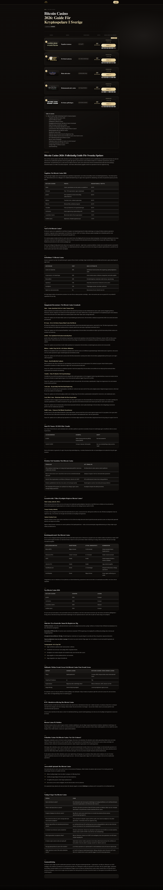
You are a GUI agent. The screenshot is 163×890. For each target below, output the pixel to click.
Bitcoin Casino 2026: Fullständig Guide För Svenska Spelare (62, 116)
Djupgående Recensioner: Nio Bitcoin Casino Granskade (62, 123)
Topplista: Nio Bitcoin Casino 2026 (57, 118)
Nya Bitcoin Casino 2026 (54, 132)
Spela (115, 2)
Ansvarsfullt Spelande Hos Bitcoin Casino (59, 143)
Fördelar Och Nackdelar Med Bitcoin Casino (59, 127)
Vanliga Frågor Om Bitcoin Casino (57, 144)
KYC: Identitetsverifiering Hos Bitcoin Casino (59, 137)
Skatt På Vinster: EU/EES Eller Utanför (58, 125)
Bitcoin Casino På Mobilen (55, 139)
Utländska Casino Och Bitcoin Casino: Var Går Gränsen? (62, 141)
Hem (45, 9)
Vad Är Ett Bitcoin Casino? (55, 119)
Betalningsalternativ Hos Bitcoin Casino (58, 130)
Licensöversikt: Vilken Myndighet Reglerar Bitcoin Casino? (63, 128)
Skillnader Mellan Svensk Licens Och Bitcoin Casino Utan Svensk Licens (66, 135)
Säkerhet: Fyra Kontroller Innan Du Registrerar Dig (61, 134)
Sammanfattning (53, 146)
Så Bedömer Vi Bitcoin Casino (56, 121)
